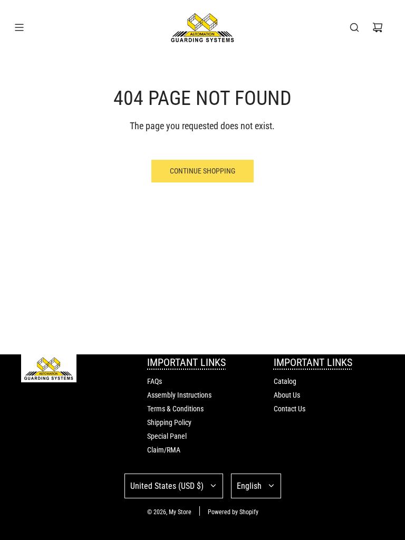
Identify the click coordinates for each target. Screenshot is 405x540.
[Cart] (377, 27)
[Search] (354, 27)
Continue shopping (202, 171)
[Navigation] (19, 27)
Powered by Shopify (233, 512)
